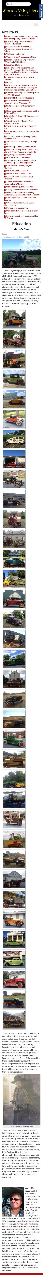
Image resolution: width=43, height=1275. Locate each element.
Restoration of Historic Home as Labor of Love (21, 132)
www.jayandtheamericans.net (26, 1226)
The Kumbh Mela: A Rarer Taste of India (20, 127)
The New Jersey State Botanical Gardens (19, 78)
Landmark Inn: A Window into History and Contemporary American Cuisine (21, 37)
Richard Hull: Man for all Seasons (20, 98)
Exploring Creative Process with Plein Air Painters (21, 217)
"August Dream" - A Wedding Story (21, 57)
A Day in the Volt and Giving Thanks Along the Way (20, 137)
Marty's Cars (21, 229)
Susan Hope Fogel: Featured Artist (21, 147)
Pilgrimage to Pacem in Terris (18, 155)
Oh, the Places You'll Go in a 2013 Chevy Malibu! (19, 204)
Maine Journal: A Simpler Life (18, 173)
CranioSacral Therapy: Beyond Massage (18, 166)
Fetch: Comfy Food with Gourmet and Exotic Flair (21, 117)
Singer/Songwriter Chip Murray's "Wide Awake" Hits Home (19, 61)
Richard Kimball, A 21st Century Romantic (18, 177)
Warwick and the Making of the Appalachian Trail (18, 122)
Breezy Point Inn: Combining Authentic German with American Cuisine (18, 48)
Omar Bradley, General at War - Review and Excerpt (18, 42)
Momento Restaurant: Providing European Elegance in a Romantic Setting (21, 193)
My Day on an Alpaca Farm (17, 208)
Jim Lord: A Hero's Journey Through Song (20, 142)
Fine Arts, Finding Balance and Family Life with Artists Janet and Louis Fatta (21, 150)
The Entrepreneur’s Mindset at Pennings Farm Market (18, 182)
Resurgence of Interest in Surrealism (22, 189)
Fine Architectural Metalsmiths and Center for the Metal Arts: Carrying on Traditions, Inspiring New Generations (20, 87)
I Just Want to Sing (14, 65)
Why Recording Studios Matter (19, 187)
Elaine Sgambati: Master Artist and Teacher (20, 198)
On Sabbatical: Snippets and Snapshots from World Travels (21, 94)
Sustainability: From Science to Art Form (19, 107)
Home (9, 82)
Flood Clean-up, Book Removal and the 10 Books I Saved (21, 112)
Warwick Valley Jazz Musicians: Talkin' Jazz (21, 212)
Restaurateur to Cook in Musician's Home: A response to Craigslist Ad (20, 161)
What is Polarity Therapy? (17, 171)
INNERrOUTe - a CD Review (18, 157)
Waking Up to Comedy (15, 54)
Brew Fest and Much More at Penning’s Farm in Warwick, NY (17, 102)
